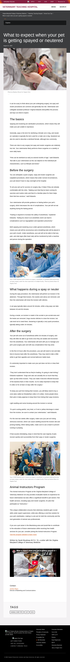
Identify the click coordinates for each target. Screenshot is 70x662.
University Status (40, 629)
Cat (27, 612)
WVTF (53, 642)
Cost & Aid (54, 632)
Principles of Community (42, 632)
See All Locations (18, 643)
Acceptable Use (40, 637)
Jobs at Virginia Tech (57, 647)
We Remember (41, 640)
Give (45, 1)
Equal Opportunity (56, 640)
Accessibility (39, 645)
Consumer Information (57, 629)
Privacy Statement (41, 634)
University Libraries (41, 642)
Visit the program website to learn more (23, 534)
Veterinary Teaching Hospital (35, 13)
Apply (33, 1)
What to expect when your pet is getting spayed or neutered (17, 15)
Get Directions (17, 641)
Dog (32, 612)
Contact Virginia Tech (19, 646)
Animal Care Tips (48, 13)
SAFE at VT (55, 634)
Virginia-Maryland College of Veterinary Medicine (15, 13)
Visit (39, 1)
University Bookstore (57, 645)
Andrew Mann (14, 589)
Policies (54, 637)
